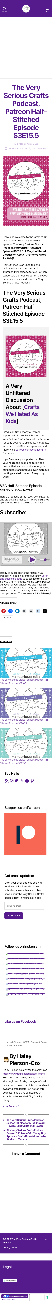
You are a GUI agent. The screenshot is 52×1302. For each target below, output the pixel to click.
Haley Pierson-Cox (29, 144)
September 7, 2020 (17, 148)
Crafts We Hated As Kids (23, 414)
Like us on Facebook (20, 1021)
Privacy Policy (10, 1247)
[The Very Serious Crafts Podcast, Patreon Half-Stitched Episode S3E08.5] (26, 703)
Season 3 (35, 1042)
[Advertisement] (26, 48)
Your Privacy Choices (18, 1296)
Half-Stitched (15, 1042)
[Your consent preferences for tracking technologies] (47, 1297)
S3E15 (26, 1042)
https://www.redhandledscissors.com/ (24, 1073)
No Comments (40, 148)
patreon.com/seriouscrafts (31, 449)
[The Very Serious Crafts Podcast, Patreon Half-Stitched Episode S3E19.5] (26, 743)
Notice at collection (8, 1300)
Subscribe (13, 915)
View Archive (11, 1106)
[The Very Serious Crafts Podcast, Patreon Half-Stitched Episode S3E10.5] (26, 663)
